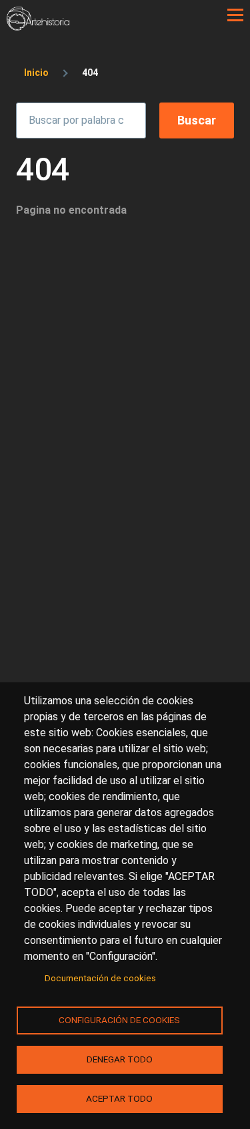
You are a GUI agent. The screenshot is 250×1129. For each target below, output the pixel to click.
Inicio (36, 72)
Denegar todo (120, 1059)
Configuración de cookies (119, 1020)
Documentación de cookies (100, 978)
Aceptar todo (119, 1098)
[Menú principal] (235, 15)
